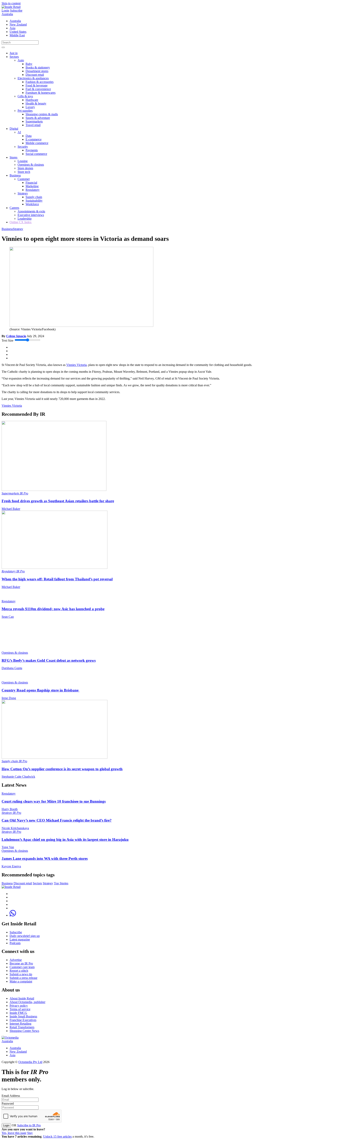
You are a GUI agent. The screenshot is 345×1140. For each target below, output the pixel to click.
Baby (29, 64)
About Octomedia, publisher (27, 1002)
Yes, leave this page (14, 1133)
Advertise (16, 960)
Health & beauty (36, 103)
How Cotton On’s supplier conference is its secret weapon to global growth (62, 769)
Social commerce (36, 153)
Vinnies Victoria (76, 365)
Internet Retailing (20, 1023)
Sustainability (34, 200)
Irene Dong (9, 698)
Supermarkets (34, 121)
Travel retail (33, 125)
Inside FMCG (18, 1012)
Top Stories (61, 883)
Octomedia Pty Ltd (30, 1062)
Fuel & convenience (38, 89)
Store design (25, 168)
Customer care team (22, 967)
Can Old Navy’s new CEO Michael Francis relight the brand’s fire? (57, 820)
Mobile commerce (37, 143)
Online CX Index (21, 222)
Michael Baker (11, 508)
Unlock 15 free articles (57, 1136)
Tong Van (8, 847)
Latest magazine (20, 939)
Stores (13, 157)
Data (29, 136)
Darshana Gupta (12, 668)
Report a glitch (19, 970)
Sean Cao (8, 616)
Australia (7, 14)
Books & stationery (38, 67)
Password (8, 1103)
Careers (14, 207)
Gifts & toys (25, 96)
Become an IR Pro (21, 963)
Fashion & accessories (40, 82)
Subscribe (16, 10)
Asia (12, 28)
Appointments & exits (31, 211)
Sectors (14, 56)
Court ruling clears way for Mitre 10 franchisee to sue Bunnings (54, 801)
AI (19, 132)
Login (5, 10)
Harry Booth (10, 809)
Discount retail (35, 74)
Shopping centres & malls (42, 114)
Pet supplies (25, 110)
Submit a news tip (21, 974)
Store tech (24, 171)
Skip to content (11, 3)
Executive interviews (31, 215)
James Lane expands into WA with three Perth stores (45, 858)
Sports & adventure (38, 118)
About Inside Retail (22, 998)
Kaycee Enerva (11, 866)
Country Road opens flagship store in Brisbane (40, 690)
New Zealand (18, 24)
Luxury (30, 107)
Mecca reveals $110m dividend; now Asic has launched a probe (53, 609)
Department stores (37, 71)
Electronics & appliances (33, 78)
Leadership (25, 218)
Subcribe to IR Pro (29, 1125)
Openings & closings (31, 164)
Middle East (17, 35)
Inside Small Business (23, 1016)
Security (23, 146)
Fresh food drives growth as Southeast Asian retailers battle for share (58, 501)
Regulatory (33, 189)
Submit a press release (23, 978)
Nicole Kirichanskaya (15, 828)
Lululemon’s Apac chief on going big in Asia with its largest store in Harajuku (65, 839)
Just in (14, 53)
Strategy (23, 193)
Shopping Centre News (24, 1030)
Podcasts (15, 943)
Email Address (11, 1095)
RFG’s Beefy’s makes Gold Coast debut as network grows (49, 660)
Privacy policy (19, 1005)
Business (15, 175)
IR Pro (24, 493)
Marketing (32, 186)
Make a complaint (21, 981)
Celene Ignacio (16, 336)
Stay (30, 1133)
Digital (14, 128)
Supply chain (34, 197)
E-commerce (34, 139)
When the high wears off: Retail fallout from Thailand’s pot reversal (57, 579)
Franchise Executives (23, 1020)
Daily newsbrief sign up (25, 936)
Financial (31, 182)
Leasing (23, 161)
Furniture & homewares (41, 92)
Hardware (32, 100)
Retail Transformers (22, 1027)
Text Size (7, 340)
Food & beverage (37, 85)
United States (18, 31)
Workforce (32, 204)
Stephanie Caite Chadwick (18, 776)
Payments (32, 150)
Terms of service (20, 1009)
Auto (21, 60)
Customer (24, 179)
